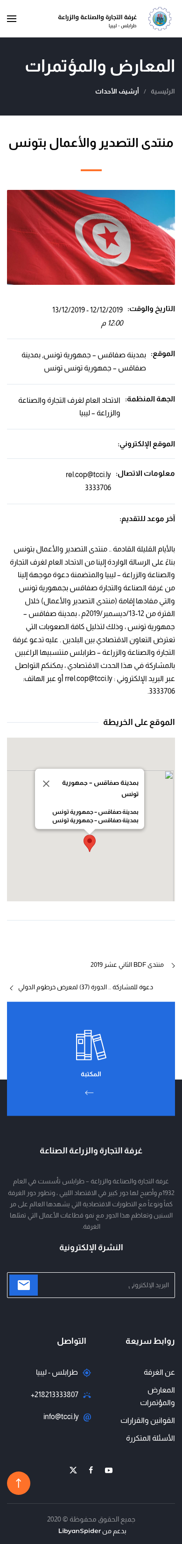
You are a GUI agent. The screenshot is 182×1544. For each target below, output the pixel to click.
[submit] (23, 1285)
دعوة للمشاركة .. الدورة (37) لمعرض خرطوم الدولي (85, 987)
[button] (11, 18)
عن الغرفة (159, 1372)
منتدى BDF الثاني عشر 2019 (127, 964)
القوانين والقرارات (147, 1420)
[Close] (46, 784)
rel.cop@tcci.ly (88, 474)
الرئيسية (163, 91)
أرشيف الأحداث (117, 91)
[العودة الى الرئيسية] (116, 18)
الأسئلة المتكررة (150, 1438)
